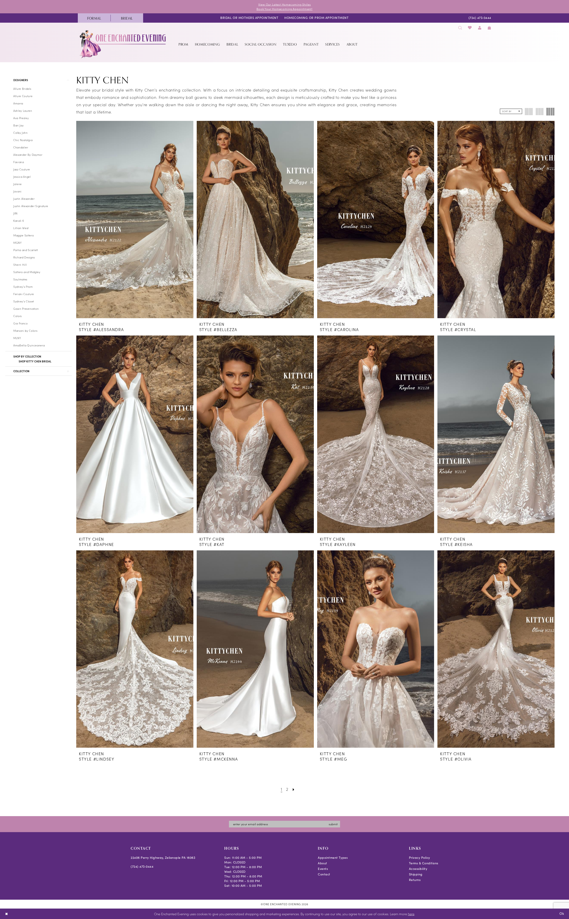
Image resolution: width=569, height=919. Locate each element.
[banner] (123, 44)
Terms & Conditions (423, 863)
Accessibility (418, 869)
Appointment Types (333, 857)
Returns (415, 880)
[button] (480, 27)
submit (333, 824)
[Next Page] (293, 789)
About (322, 863)
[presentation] (134, 219)
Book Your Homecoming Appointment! (284, 9)
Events (323, 869)
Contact (324, 874)
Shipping (416, 874)
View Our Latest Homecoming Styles (284, 4)
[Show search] (460, 27)
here (411, 913)
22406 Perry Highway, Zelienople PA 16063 (163, 857)
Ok (561, 913)
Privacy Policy (419, 857)
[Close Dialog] (6, 914)
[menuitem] (94, 18)
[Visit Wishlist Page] (470, 27)
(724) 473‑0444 (142, 866)
